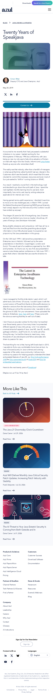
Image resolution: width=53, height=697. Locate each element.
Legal (32, 690)
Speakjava (32, 367)
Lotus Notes (45, 161)
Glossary (6, 625)
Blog (5, 23)
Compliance (11, 690)
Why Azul (6, 618)
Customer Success (35, 555)
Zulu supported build (18, 359)
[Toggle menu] (49, 9)
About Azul (7, 606)
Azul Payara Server (10, 567)
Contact (6, 621)
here (20, 314)
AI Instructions (8, 629)
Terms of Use (42, 690)
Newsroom (32, 584)
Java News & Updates (22, 23)
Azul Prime (7, 559)
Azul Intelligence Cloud (12, 571)
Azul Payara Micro (9, 563)
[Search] (3, 3)
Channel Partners (9, 584)
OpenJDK (32, 359)
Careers (6, 614)
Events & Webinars (35, 592)
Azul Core (7, 555)
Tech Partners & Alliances (12, 588)
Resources (32, 588)
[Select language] (9, 3)
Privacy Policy (22, 690)
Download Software (35, 559)
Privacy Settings (27, 692)
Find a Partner (8, 592)
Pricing (5, 575)
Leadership (7, 610)
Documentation (34, 563)
